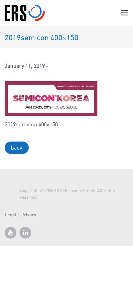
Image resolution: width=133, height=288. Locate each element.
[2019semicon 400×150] (51, 98)
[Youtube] (10, 233)
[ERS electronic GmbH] (25, 13)
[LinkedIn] (25, 233)
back (17, 148)
